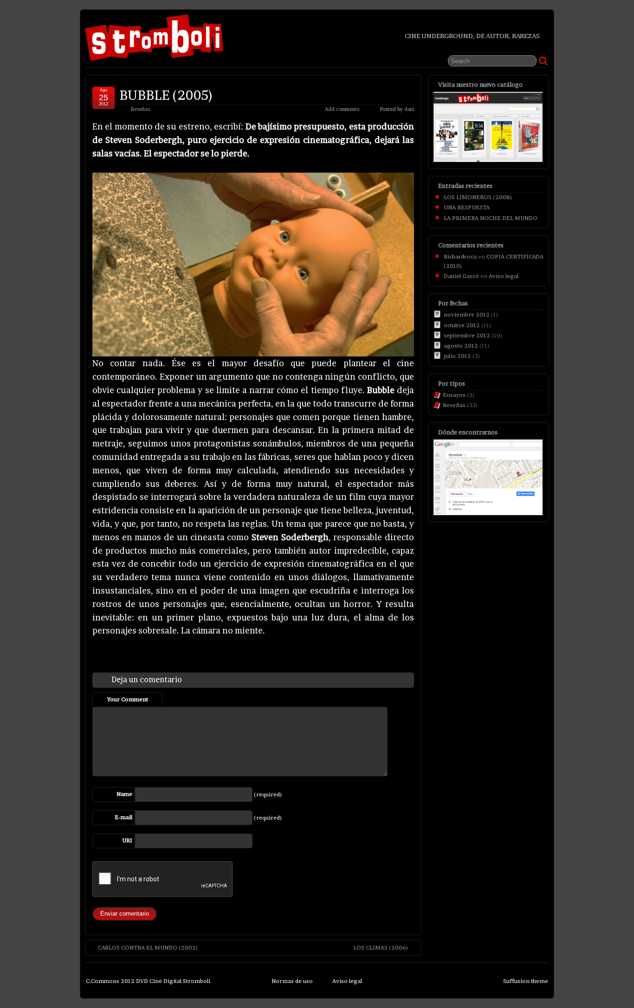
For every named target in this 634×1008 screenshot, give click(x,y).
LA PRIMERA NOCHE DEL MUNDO (490, 217)
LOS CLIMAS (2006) (380, 947)
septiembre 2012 (467, 335)
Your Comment (127, 699)
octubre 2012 (462, 325)
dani (409, 109)
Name (124, 793)
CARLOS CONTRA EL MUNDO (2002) (148, 947)
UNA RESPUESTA (467, 207)
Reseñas (140, 109)
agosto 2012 (461, 345)
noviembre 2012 (467, 314)
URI (127, 840)
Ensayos (454, 394)
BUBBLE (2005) (166, 95)
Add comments (342, 109)
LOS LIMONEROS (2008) (478, 197)
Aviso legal (503, 275)
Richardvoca (460, 256)
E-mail (123, 817)
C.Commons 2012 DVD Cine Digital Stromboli (148, 980)
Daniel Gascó (461, 275)
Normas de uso (292, 980)
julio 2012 (457, 355)
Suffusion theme (525, 980)
